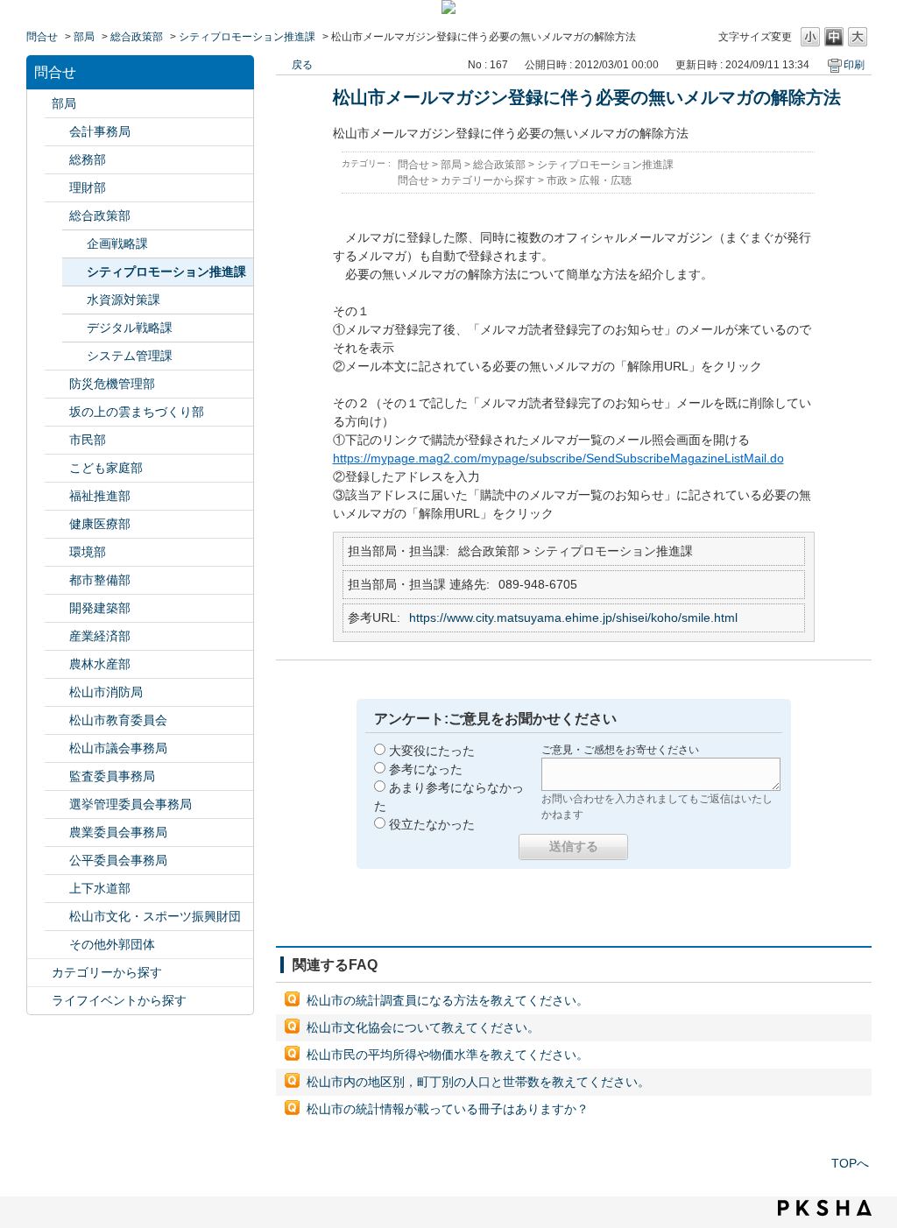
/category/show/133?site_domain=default (57, 552)
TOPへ (850, 1163)
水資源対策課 (123, 300)
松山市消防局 (106, 692)
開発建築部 (100, 608)
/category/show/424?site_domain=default (57, 384)
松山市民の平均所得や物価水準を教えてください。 (448, 1055)
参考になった (426, 769)
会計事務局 (100, 131)
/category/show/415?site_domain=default (57, 468)
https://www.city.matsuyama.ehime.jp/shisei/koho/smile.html (573, 617)
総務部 (87, 159)
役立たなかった (432, 824)
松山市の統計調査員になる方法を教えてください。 (448, 1000)
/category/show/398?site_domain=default (57, 412)
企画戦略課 (117, 243)
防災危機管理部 (112, 384)
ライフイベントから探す (119, 1000)
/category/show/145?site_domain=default (57, 860)
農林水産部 (100, 664)
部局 (84, 37)
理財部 (87, 187)
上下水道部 (100, 888)
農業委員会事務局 (118, 832)
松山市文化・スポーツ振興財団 (155, 916)
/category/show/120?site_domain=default (57, 132)
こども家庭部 (106, 468)
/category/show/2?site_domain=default (39, 972)
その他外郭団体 (112, 944)
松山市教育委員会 (118, 720)
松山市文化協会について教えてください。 (423, 1027)
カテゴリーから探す (107, 972)
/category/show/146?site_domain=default (57, 776)
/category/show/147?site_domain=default (57, 832)
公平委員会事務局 (118, 860)
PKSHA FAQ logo (825, 1207)
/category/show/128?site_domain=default (57, 440)
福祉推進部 (100, 496)
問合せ (42, 37)
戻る (302, 65)
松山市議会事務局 (118, 748)
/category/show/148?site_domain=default (57, 804)
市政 (557, 180)
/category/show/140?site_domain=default (57, 692)
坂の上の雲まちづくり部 (136, 412)
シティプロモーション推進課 (247, 37)
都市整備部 (100, 580)
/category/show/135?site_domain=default (57, 580)
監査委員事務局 (112, 776)
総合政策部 (136, 37)
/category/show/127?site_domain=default (57, 188)
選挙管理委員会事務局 (130, 804)
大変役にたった (432, 751)
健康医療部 (100, 524)
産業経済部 (100, 636)
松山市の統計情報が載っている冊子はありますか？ (448, 1109)
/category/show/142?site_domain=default (57, 720)
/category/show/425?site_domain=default (57, 608)
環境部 (87, 552)
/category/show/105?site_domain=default (39, 1001)
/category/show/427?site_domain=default (57, 664)
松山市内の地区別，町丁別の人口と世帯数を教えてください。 (478, 1082)
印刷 (854, 65)
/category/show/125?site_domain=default (57, 160)
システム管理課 (130, 356)
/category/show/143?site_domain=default (57, 748)
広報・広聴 (605, 180)
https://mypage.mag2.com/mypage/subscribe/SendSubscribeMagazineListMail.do (558, 458)
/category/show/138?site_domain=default (57, 636)
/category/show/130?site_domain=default (57, 496)
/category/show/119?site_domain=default (39, 104)
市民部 (87, 440)
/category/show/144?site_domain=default (57, 888)
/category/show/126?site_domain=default (57, 216)
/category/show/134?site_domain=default (57, 916)
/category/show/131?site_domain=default (57, 944)
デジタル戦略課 (130, 328)
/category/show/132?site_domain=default (57, 524)
